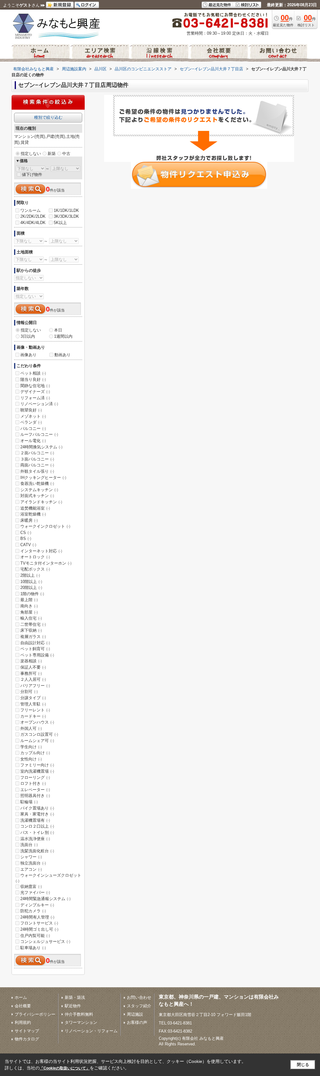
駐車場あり (33, 947)
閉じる (303, 1064)
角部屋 (29, 612)
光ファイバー (35, 892)
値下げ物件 (32, 174)
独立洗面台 (33, 863)
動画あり (62, 354)
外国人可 (31, 728)
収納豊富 (31, 886)
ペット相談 (33, 373)
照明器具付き (35, 795)
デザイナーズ (35, 391)
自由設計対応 (35, 642)
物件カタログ (27, 1039)
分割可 (29, 691)
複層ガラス (33, 636)
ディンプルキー (37, 905)
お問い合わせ (139, 997)
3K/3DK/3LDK (66, 216)
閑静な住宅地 (35, 385)
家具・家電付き (37, 814)
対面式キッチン (37, 495)
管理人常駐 (33, 704)
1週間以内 (63, 336)
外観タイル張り (37, 471)
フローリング (35, 777)
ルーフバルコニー (39, 434)
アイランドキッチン (41, 502)
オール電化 (33, 440)
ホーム (21, 997)
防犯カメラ (33, 911)
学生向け (31, 747)
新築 (52, 153)
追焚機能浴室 (35, 508)
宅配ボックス (35, 569)
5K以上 (60, 222)
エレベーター (35, 789)
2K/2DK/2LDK (33, 216)
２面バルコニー (37, 453)
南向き (29, 606)
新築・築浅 (75, 997)
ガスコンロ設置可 (39, 734)
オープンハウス (37, 722)
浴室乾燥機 (33, 514)
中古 (66, 153)
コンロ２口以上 (37, 826)
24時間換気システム (41, 447)
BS (25, 538)
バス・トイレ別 (37, 832)
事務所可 (31, 673)
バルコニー (33, 428)
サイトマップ (27, 1031)
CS (25, 532)
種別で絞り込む (48, 117)
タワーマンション (81, 1022)
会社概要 (23, 1006)
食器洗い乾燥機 (37, 483)
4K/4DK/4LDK (33, 222)
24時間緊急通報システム (45, 898)
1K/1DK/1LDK (66, 210)
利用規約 (23, 1022)
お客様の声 (137, 1022)
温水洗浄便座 (35, 838)
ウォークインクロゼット (45, 526)
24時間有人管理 (37, 917)
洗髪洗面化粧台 (37, 851)
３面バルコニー (37, 459)
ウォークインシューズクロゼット (48, 878)
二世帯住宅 (33, 624)
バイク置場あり (37, 808)
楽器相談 (31, 661)
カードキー (33, 716)
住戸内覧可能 (35, 935)
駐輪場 (29, 802)
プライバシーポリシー (35, 1014)
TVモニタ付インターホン (46, 563)
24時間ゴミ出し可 (39, 929)
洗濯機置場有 (35, 820)
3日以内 (28, 336)
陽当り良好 (33, 379)
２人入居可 (33, 679)
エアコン (31, 869)
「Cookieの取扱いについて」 (65, 1068)
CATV (28, 544)
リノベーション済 (39, 403)
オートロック (35, 557)
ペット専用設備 (37, 655)
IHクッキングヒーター (43, 477)
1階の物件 (32, 593)
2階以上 (30, 575)
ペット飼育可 (35, 648)
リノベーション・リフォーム (91, 1031)
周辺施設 (135, 1014)
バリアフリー (35, 685)
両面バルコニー (37, 465)
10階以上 (31, 581)
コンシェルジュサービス (45, 941)
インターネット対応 (41, 551)
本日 (58, 330)
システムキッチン (39, 489)
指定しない (31, 153)
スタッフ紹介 (139, 1006)
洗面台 (29, 844)
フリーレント (35, 710)
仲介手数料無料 (79, 1014)
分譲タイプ (33, 697)
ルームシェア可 (37, 740)
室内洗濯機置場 (37, 771)
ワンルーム (30, 210)
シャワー (31, 856)
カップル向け (35, 752)
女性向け (31, 759)
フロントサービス (39, 923)
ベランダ (31, 422)
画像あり (28, 354)
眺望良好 (31, 410)
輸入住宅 (31, 618)
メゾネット (33, 416)
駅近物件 (73, 1006)
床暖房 (29, 520)
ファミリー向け (37, 765)
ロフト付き (33, 783)
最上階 (29, 599)
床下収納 (31, 630)
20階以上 (31, 587)
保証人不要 (33, 667)
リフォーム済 (35, 398)
